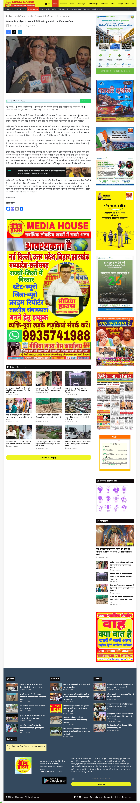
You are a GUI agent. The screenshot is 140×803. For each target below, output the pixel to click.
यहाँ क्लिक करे (85, 100)
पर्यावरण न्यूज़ (93, 4)
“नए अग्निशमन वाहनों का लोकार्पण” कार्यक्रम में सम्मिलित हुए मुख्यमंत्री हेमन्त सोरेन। (32, 727)
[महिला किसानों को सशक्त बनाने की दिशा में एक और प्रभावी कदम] (100, 697)
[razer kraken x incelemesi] (70, 802)
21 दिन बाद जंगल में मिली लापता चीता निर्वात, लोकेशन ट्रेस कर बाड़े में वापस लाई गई (48, 417)
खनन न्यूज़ (81, 4)
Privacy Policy (121, 797)
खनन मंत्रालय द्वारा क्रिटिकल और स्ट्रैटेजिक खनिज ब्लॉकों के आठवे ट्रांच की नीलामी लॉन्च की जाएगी (76, 708)
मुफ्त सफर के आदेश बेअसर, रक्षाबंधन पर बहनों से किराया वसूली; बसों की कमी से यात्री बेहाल (72, 9)
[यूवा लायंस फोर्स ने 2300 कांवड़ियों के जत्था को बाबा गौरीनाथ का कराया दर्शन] (12, 718)
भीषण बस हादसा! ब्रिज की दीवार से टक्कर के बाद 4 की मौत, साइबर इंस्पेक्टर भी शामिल (78, 444)
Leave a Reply (48, 457)
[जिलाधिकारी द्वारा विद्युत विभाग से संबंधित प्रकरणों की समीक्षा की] (100, 728)
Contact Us (108, 797)
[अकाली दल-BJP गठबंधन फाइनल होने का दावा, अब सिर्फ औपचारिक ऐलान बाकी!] (19, 432)
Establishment (96, 797)
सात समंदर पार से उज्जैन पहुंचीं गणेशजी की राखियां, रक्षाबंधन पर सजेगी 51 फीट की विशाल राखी (18, 390)
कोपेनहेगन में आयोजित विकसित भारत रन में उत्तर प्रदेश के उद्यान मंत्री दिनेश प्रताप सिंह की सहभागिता (120, 716)
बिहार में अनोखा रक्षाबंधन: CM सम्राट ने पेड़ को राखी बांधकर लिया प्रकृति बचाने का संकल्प (19, 417)
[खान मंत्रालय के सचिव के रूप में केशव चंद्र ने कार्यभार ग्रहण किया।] (56, 687)
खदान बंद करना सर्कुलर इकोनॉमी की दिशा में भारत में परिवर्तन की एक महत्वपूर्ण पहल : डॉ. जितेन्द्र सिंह (76, 696)
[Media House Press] (20, 4)
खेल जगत (104, 4)
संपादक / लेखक (123, 4)
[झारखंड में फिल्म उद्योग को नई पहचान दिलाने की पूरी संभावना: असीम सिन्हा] (12, 687)
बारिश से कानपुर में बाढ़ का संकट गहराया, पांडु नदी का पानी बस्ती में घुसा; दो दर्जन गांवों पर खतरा (48, 444)
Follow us (11, 739)
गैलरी (112, 4)
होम (48, 4)
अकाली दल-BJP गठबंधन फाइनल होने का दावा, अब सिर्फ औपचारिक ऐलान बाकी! (19, 443)
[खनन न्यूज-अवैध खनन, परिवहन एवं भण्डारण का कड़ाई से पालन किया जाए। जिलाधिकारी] (56, 720)
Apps (131, 797)
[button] (99, 637)
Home (10, 16)
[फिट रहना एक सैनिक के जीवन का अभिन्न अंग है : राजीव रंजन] (12, 708)
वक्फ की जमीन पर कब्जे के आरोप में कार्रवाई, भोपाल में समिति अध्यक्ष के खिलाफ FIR (76, 390)
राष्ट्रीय (55, 4)
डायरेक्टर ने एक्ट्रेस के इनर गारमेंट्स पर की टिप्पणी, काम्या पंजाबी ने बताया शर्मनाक (48, 389)
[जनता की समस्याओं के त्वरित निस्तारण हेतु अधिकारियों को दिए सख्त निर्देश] (100, 707)
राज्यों (72, 4)
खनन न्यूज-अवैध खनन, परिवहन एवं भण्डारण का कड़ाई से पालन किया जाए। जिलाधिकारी (75, 719)
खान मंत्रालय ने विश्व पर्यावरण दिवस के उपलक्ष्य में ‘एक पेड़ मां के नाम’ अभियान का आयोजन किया (76, 731)
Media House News (16, 26)
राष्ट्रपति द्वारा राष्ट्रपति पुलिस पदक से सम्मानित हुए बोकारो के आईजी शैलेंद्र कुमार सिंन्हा (33, 696)
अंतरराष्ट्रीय (63, 4)
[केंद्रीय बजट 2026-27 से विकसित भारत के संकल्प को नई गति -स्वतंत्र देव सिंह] (100, 687)
